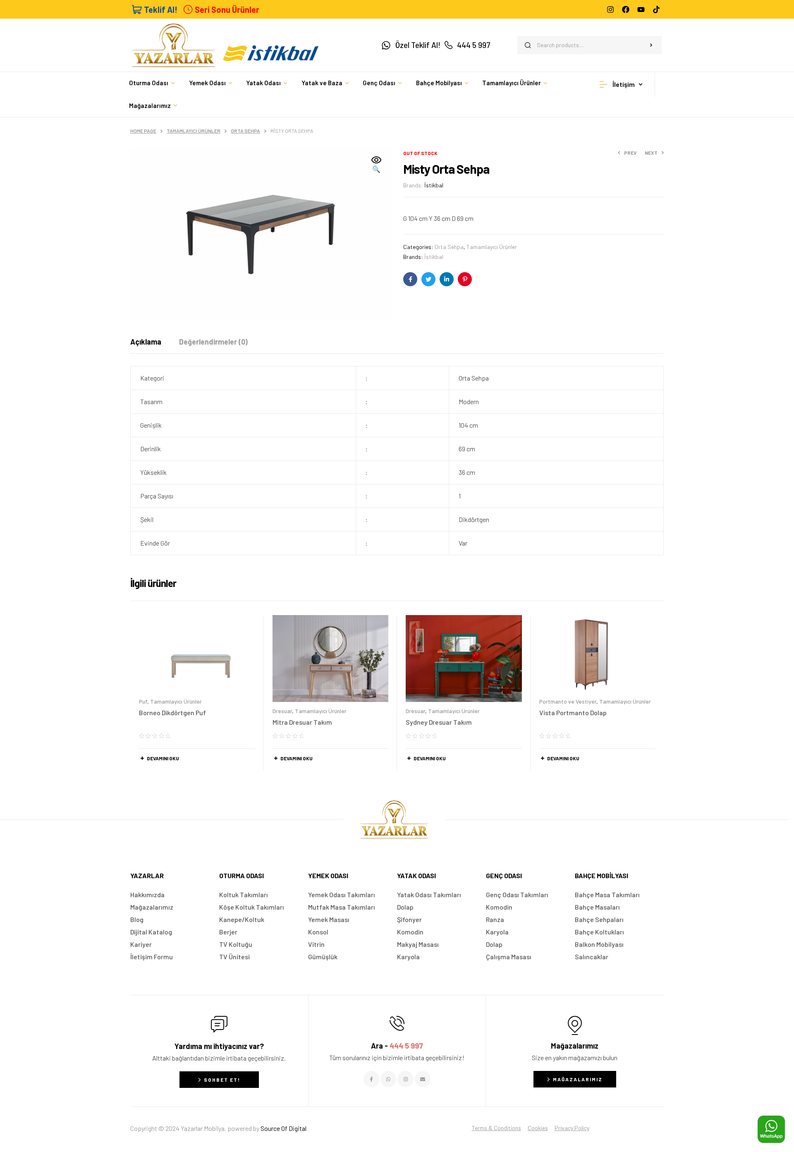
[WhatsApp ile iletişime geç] (771, 1129)
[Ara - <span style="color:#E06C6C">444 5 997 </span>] (397, 1023)
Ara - (397, 1045)
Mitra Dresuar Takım (302, 722)
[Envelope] (422, 1079)
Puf (143, 701)
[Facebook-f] (371, 1079)
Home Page (143, 131)
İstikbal (433, 185)
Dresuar (282, 710)
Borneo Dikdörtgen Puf (172, 712)
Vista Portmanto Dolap (573, 712)
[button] (376, 165)
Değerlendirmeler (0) (213, 341)
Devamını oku (163, 758)
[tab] (145, 342)
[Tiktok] (656, 9)
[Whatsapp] (388, 1079)
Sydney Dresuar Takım (439, 722)
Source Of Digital (283, 1128)
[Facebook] (625, 9)
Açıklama (145, 341)
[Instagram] (610, 9)
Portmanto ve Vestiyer (567, 701)
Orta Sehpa (245, 131)
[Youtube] (641, 9)
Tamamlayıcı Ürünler (193, 131)
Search (651, 45)
